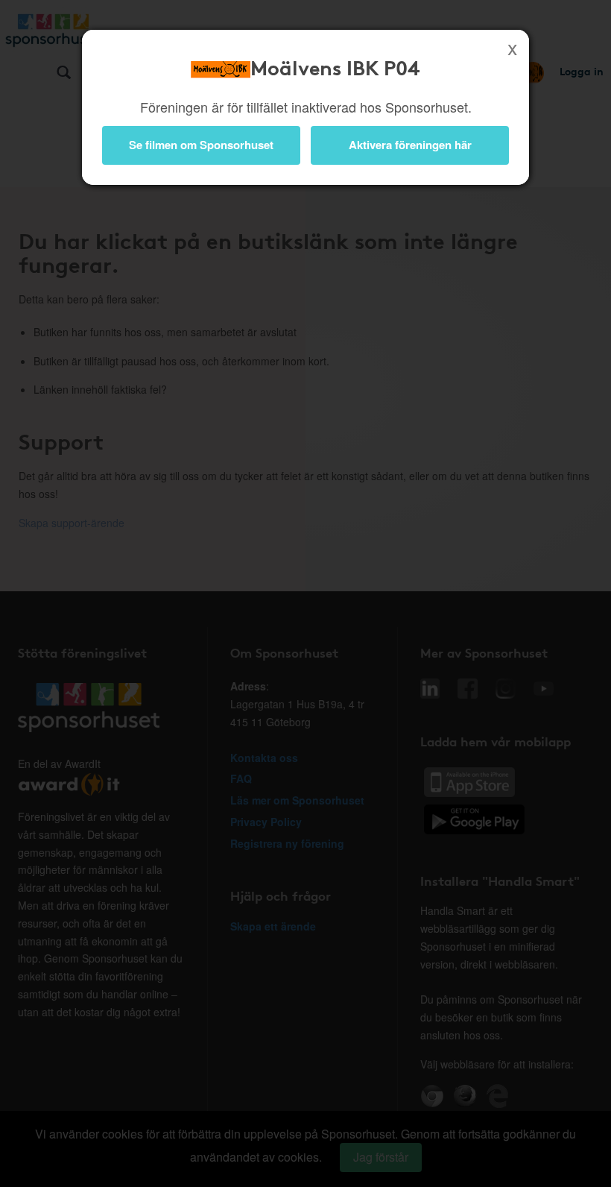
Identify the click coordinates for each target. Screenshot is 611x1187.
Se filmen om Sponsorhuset (201, 144)
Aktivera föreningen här (410, 144)
